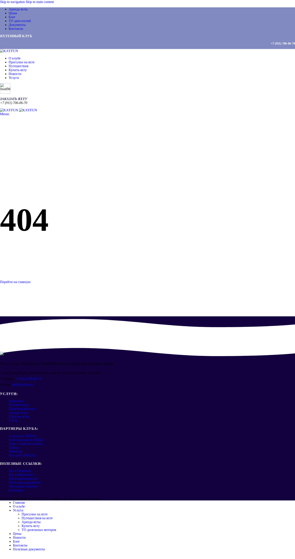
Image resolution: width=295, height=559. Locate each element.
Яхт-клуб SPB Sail (22, 455)
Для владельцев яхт (23, 478)
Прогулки (16, 401)
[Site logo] (9, 51)
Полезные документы (25, 482)
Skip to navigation (13, 2)
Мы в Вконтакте (21, 474)
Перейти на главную (15, 282)
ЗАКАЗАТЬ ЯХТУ (13, 99)
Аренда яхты (18, 412)
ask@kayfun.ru (22, 384)
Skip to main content (40, 2)
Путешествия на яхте (37, 518)
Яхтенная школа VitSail (26, 440)
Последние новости (23, 486)
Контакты (16, 490)
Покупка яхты (19, 416)
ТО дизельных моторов (39, 530)
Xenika (14, 447)
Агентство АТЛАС (22, 436)
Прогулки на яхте (35, 514)
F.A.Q (13, 420)
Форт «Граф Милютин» (26, 444)
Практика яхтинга (22, 409)
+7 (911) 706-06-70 (283, 43)
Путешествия (18, 405)
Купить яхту (31, 526)
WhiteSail (15, 451)
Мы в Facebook (20, 471)
